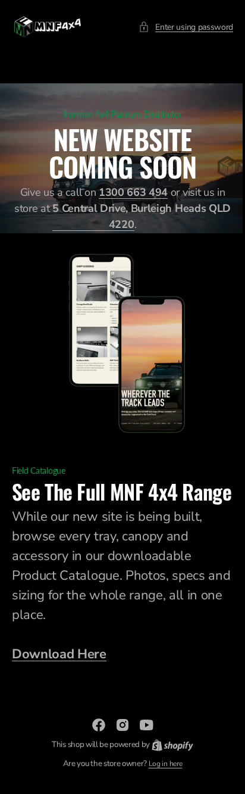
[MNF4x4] (47, 27)
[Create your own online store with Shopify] (168, 756)
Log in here (160, 775)
